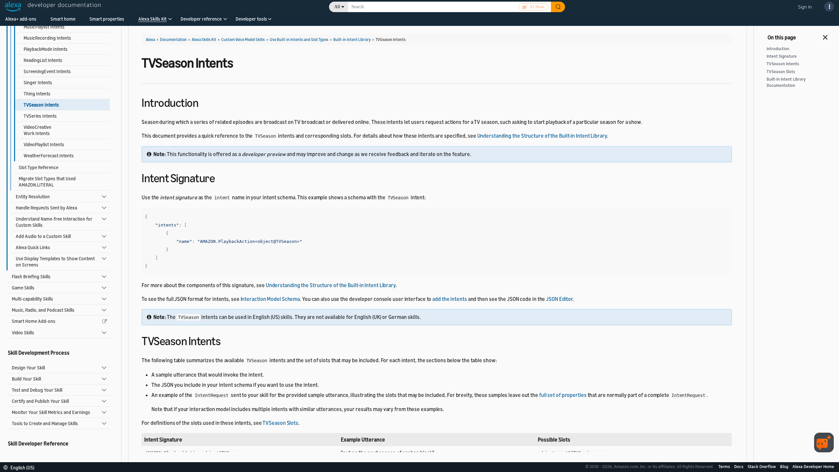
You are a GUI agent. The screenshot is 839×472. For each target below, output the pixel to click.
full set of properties (563, 395)
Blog (784, 466)
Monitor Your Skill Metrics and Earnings (51, 412)
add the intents (449, 299)
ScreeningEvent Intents (47, 71)
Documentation (173, 39)
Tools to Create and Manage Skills (45, 423)
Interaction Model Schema (270, 299)
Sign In (805, 7)
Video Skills (23, 332)
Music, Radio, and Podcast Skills (43, 310)
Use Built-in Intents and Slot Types (299, 39)
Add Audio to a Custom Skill (43, 236)
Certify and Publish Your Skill (40, 401)
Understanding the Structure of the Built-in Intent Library (542, 135)
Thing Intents (37, 93)
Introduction (778, 48)
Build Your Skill (26, 379)
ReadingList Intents (43, 60)
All (337, 6)
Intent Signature (782, 56)
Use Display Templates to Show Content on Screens (55, 261)
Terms (724, 466)
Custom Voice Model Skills (243, 39)
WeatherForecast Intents (49, 155)
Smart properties (106, 19)
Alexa (150, 39)
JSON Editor (559, 299)
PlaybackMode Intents (46, 49)
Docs (739, 466)
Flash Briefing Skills (31, 276)
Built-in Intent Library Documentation (786, 82)
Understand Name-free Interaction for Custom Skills (54, 222)
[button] (152, 21)
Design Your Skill (28, 367)
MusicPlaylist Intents (44, 27)
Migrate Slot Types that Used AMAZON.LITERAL (47, 181)
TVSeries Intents (40, 116)
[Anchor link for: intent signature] (220, 177)
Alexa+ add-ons (20, 19)
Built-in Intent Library (352, 39)
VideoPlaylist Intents (44, 144)
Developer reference (201, 19)
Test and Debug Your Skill (37, 390)
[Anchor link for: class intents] (226, 340)
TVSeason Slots (280, 423)
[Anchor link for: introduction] (204, 102)
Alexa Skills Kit (152, 19)
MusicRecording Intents (47, 38)
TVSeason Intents (783, 63)
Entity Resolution (33, 196)
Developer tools (251, 19)
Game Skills (23, 287)
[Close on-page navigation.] (825, 35)
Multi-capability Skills (32, 299)
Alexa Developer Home (813, 466)
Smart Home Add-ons (33, 321)
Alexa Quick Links (33, 247)
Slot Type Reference (38, 167)
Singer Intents (38, 82)
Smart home (62, 19)
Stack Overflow (762, 466)
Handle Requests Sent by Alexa (46, 207)
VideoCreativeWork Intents (37, 130)
